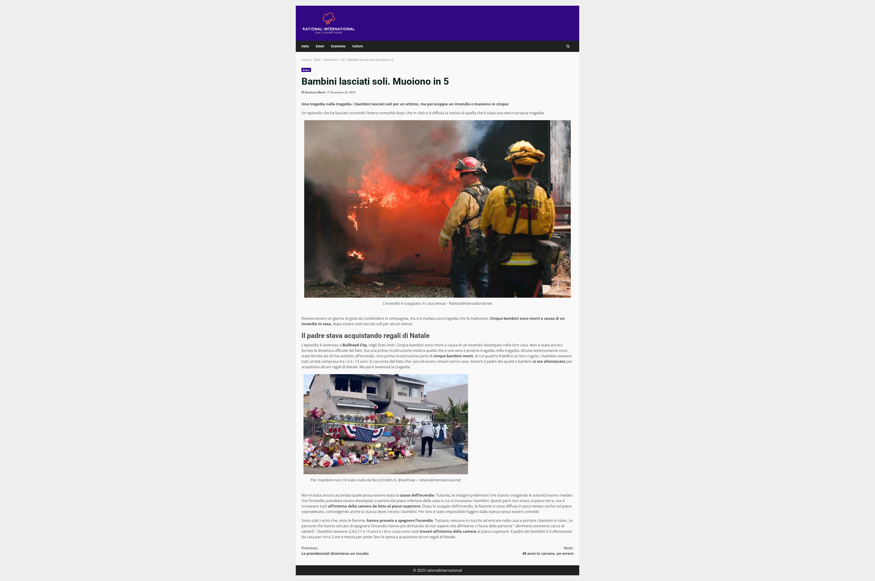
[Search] (567, 46)
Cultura (357, 46)
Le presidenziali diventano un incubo (335, 550)
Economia (338, 46)
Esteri (320, 46)
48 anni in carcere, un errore (548, 550)
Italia (305, 46)
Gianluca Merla (315, 92)
